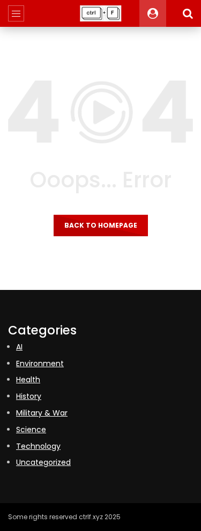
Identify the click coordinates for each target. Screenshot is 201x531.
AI (19, 346)
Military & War (42, 413)
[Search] (187, 13)
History (28, 396)
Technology (38, 446)
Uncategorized (43, 462)
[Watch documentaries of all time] (100, 13)
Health (28, 379)
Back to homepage (100, 225)
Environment (40, 363)
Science (31, 429)
